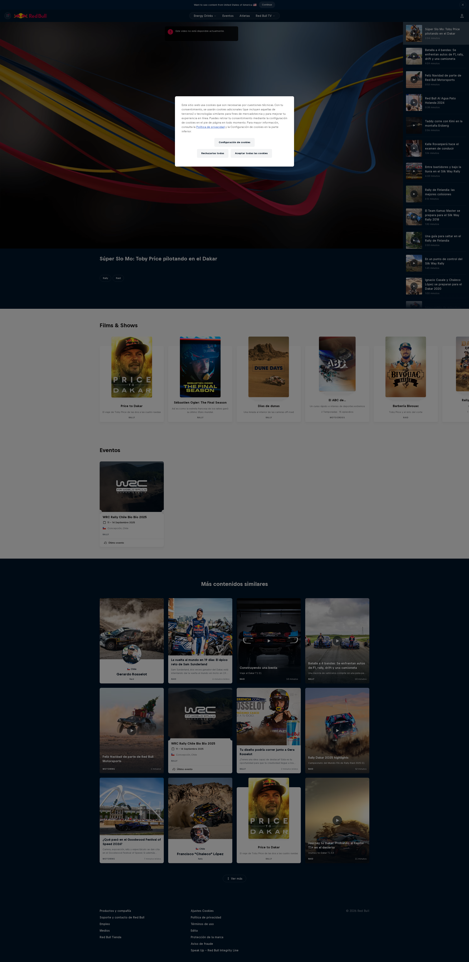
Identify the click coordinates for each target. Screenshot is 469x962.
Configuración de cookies (234, 142)
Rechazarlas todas (212, 153)
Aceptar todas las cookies (251, 153)
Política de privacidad (210, 126)
